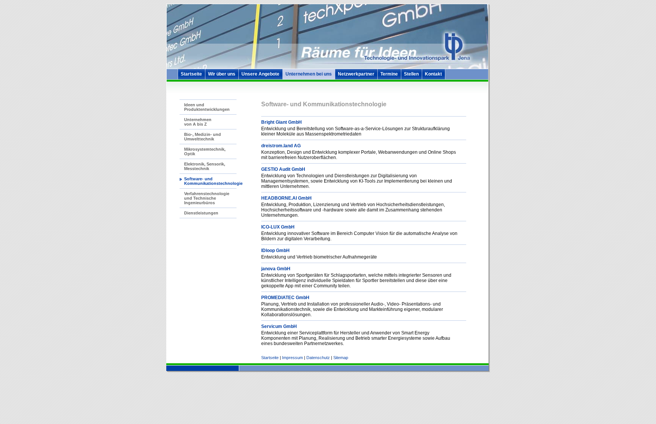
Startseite (191, 74)
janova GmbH (275, 268)
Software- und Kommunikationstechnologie (213, 181)
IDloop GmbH (275, 250)
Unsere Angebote (260, 74)
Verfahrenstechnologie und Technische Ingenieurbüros (206, 198)
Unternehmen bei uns (308, 74)
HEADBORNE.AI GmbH (286, 198)
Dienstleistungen (201, 213)
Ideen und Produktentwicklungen (207, 107)
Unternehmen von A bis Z (197, 121)
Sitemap (340, 357)
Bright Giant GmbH (281, 122)
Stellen (411, 74)
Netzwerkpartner (356, 74)
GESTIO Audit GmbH (283, 169)
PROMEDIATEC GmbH (285, 297)
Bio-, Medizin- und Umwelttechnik (202, 136)
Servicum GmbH (279, 326)
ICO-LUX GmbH (278, 227)
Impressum (292, 357)
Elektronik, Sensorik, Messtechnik (204, 166)
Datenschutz (318, 357)
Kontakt (433, 74)
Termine (389, 74)
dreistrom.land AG (281, 145)
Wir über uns (221, 74)
